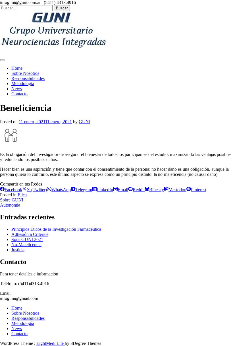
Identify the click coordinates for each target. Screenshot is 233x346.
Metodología (22, 83)
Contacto (19, 93)
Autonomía (10, 205)
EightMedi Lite (50, 343)
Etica (22, 194)
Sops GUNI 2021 (27, 239)
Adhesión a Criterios (29, 234)
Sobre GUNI (11, 199)
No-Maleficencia (26, 244)
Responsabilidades (28, 78)
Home (16, 68)
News (16, 88)
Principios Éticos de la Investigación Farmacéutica (56, 229)
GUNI (84, 121)
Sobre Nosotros (25, 73)
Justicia (17, 249)
